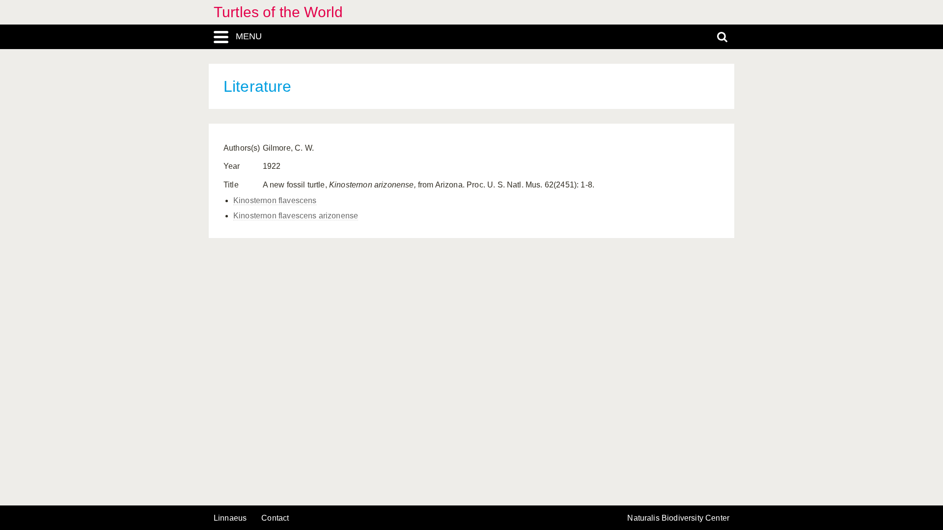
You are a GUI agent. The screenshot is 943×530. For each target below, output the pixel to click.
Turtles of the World (278, 12)
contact (275, 518)
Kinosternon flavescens (275, 200)
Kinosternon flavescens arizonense (295, 216)
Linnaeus (230, 518)
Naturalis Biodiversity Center (678, 518)
